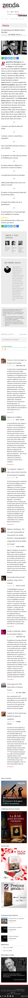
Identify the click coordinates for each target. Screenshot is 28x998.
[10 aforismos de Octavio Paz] (14, 243)
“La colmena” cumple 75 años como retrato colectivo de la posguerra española (17, 472)
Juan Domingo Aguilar (14, 34)
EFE (17, 477)
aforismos (3, 35)
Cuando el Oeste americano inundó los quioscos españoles (16, 716)
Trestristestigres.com (20, 989)
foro (13, 312)
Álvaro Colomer (20, 546)
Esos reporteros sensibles (15, 927)
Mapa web (13, 992)
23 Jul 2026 (11, 940)
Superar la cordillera (14, 417)
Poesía (6, 18)
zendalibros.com (20, 365)
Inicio (2, 18)
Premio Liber (10, 993)
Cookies (18, 990)
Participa (22, 990)
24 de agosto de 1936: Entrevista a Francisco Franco (15, 687)
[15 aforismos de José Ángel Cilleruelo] (20, 243)
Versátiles (24, 35)
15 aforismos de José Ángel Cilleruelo (21, 249)
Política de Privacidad (11, 990)
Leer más (9, 412)
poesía (8, 35)
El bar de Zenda (12, 920)
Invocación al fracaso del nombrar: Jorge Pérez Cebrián (16, 580)
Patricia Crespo (20, 585)
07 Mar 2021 (4, 34)
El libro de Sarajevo (14, 936)
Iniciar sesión (23, 334)
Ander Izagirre (20, 419)
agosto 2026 (6, 947)
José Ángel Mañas (20, 692)
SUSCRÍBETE (16, 14)
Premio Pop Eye (17, 993)
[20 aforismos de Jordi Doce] (7, 243)
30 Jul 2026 (11, 931)
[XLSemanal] (22, 15)
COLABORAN (10, 14)
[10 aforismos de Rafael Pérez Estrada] (14, 48)
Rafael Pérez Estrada (16, 35)
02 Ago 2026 (11, 922)
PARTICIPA (22, 14)
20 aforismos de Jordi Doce (7, 248)
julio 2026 (6, 950)
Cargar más (14, 772)
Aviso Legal (3, 990)
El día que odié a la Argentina (16, 918)
